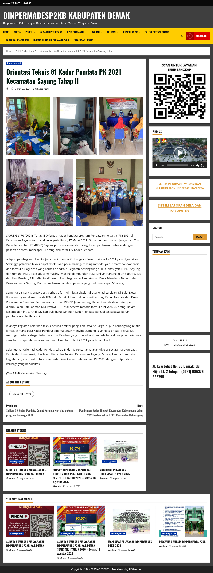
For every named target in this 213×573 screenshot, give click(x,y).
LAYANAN (95, 32)
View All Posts (22, 394)
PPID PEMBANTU (75, 32)
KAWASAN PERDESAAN (51, 32)
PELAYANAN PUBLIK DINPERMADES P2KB (182, 542)
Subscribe (202, 36)
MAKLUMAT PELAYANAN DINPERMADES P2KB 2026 (115, 472)
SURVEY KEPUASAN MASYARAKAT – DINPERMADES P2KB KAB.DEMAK (26, 472)
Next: (111, 410)
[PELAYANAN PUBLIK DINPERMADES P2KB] (183, 521)
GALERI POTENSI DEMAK (157, 32)
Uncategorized (14, 63)
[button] (179, 153)
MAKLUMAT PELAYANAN (17, 40)
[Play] (156, 165)
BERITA (17, 32)
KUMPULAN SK (130, 32)
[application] (179, 153)
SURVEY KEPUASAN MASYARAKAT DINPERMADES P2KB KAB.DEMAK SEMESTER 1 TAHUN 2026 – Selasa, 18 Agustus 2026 (74, 476)
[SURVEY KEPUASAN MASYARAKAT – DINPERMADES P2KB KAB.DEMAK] (28, 451)
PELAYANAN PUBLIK (83, 40)
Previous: (39, 410)
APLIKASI (111, 32)
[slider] (177, 165)
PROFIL (29, 32)
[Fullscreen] (202, 165)
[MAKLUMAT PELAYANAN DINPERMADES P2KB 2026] (121, 451)
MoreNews (118, 569)
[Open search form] (182, 36)
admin (12, 478)
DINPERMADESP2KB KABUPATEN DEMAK (66, 15)
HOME (6, 32)
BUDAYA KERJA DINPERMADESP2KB (51, 40)
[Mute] (197, 165)
